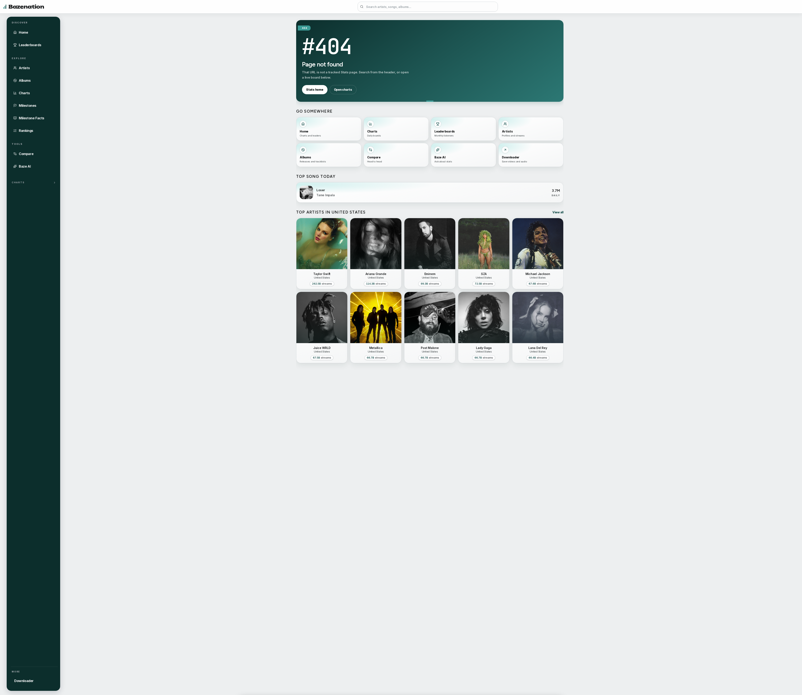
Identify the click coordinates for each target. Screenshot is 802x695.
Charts (18, 182)
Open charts (343, 89)
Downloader (24, 681)
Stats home (314, 89)
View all (557, 212)
